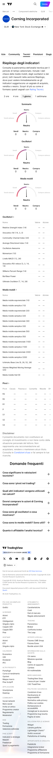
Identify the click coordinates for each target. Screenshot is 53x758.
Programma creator (11, 709)
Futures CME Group (36, 640)
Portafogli (7, 671)
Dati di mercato (34, 613)
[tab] (6, 96)
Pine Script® (8, 682)
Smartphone (8, 690)
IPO (4, 663)
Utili (4, 657)
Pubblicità (32, 744)
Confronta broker (35, 630)
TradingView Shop (35, 678)
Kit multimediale (34, 670)
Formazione (7, 726)
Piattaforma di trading (37, 736)
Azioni (5, 615)
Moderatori (7, 715)
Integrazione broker (36, 747)
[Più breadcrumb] (14, 11)
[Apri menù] (3, 4)
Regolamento (8, 712)
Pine (4, 632)
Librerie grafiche (34, 727)
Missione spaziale (35, 659)
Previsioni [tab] (38, 54)
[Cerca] (35, 4)
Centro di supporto (35, 665)
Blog (29, 662)
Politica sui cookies (35, 703)
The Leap (32, 632)
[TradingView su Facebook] (10, 559)
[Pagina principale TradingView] (9, 4)
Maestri (6, 740)
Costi (30, 610)
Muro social (7, 704)
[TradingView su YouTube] (17, 559)
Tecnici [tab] (26, 54)
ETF (4, 618)
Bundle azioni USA (35, 646)
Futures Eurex (33, 643)
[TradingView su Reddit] (47, 559)
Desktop (6, 693)
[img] (42, 27)
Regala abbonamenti (36, 616)
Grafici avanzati (34, 733)
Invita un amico (9, 707)
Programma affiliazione (37, 750)
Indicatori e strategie (11, 737)
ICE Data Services (35, 571)
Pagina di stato (34, 717)
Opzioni (6, 676)
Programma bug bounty (38, 714)
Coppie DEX (8, 630)
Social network (9, 701)
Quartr (5, 590)
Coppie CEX (8, 627)
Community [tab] (14, 54)
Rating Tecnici (36, 89)
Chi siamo (32, 656)
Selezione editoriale (11, 729)
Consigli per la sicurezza (38, 711)
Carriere (31, 667)
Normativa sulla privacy (37, 700)
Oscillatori (7, 217)
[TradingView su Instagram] (23, 559)
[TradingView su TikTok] (41, 559)
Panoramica (32, 624)
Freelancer (7, 742)
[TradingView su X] (4, 559)
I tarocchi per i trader (36, 681)
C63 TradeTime (34, 684)
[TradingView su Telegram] (35, 559)
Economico (7, 654)
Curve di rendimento (11, 673)
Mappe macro (8, 679)
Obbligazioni (8, 621)
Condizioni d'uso (22, 452)
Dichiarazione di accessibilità (34, 707)
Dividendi (6, 660)
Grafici (5, 607)
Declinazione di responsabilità (34, 696)
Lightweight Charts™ (36, 730)
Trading (6, 723)
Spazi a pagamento (11, 745)
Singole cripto (8, 624)
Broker (30, 627)
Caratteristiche (34, 607)
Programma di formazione (38, 753)
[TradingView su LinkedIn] (29, 559)
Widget (31, 725)
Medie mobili (9, 289)
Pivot (5, 383)
